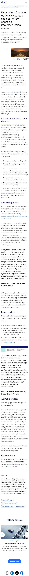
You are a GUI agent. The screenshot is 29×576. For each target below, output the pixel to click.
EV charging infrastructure (9, 503)
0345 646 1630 (13, 467)
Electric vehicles (20, 506)
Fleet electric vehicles (7, 506)
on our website (10, 342)
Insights (4, 500)
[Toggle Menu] (26, 3)
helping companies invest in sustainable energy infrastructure (14, 216)
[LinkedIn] (12, 573)
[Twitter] (16, 573)
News (2, 6)
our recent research (14, 92)
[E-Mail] (7, 573)
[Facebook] (21, 573)
